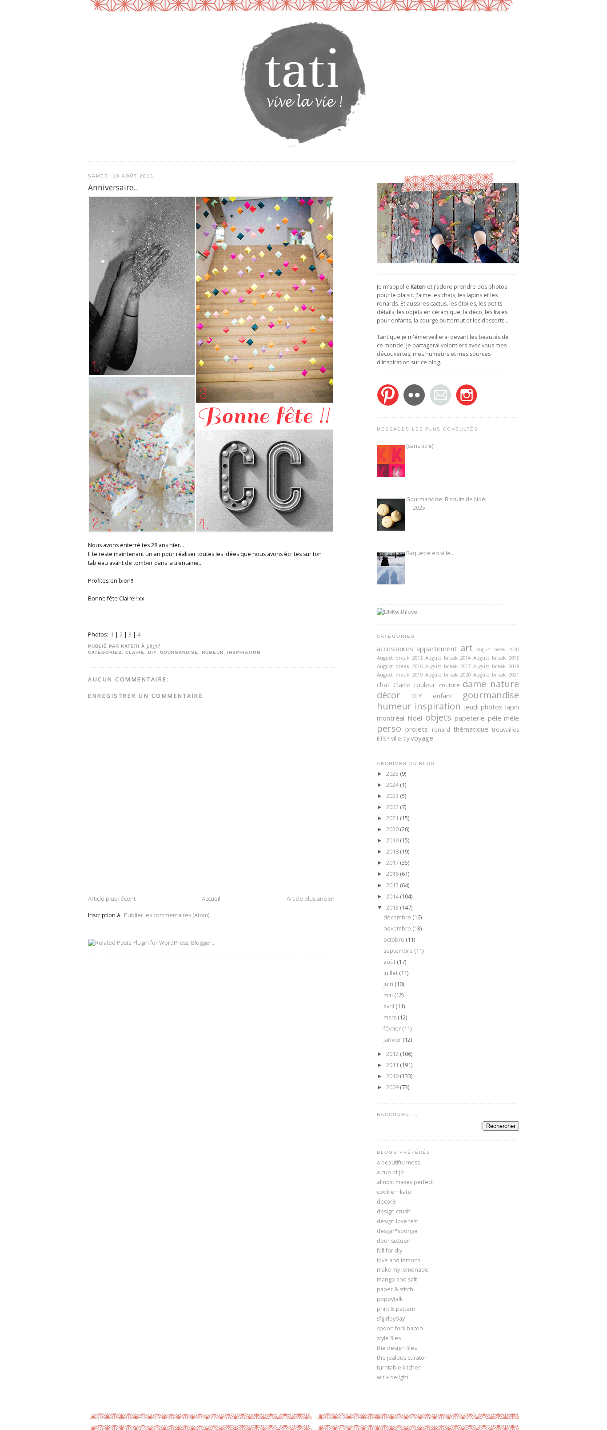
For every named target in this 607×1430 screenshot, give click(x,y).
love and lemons (398, 1260)
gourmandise (179, 652)
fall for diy (389, 1250)
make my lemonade (402, 1269)
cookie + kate (394, 1192)
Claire (134, 652)
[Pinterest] (388, 404)
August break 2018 (496, 666)
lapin (512, 706)
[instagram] (466, 404)
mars (390, 1017)
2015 (393, 885)
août (390, 962)
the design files (397, 1348)
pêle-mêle (503, 717)
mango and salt (397, 1279)
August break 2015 (496, 657)
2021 (393, 818)
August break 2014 (448, 657)
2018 (393, 851)
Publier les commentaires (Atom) (166, 915)
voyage (422, 737)
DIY (152, 652)
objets (438, 717)
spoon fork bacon (400, 1328)
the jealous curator (402, 1358)
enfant (442, 695)
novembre (397, 928)
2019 (393, 840)
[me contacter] (440, 404)
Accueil (211, 898)
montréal (390, 717)
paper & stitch (395, 1289)
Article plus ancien (311, 898)
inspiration (243, 652)
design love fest (397, 1221)
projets (416, 729)
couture (449, 685)
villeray (400, 738)
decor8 (386, 1201)
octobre (394, 939)
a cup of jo (390, 1172)
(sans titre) (419, 446)
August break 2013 (400, 657)
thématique (470, 729)
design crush (394, 1211)
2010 (393, 1076)
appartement (436, 648)
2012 (393, 1054)
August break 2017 (448, 666)
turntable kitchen (399, 1367)
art (466, 648)
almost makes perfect (405, 1182)
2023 (393, 796)
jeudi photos (483, 706)
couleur (424, 684)
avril (389, 1006)
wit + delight (392, 1377)
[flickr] (414, 404)
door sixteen (394, 1241)
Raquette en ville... (430, 553)
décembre (397, 917)
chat (383, 684)
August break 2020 (497, 649)
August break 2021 (496, 674)
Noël (414, 717)
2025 (393, 773)
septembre (398, 951)
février (392, 1028)
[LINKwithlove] (397, 612)
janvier (393, 1039)
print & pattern (396, 1309)
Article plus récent (112, 898)
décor (388, 695)
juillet (391, 973)
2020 (393, 829)
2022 (393, 807)
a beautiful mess (398, 1162)
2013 (393, 907)
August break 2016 (400, 666)
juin (389, 984)
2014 (393, 896)
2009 (393, 1087)
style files (389, 1338)
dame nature (491, 684)
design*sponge (397, 1231)
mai (388, 995)
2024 (393, 785)
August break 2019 (400, 674)
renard (441, 729)
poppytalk (390, 1299)
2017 (393, 862)
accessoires (395, 648)
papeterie (470, 717)
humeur (213, 652)
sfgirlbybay (391, 1318)
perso (389, 728)
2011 (393, 1065)
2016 (393, 874)
